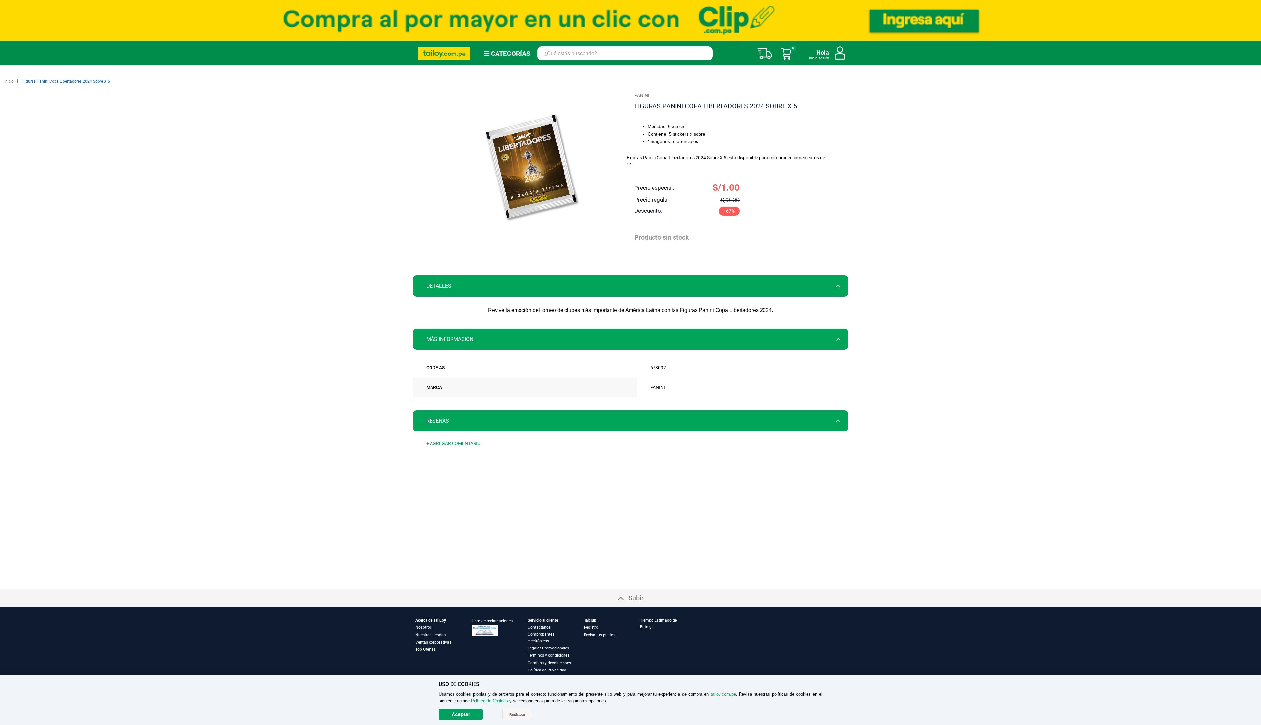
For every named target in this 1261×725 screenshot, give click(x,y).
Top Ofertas (425, 649)
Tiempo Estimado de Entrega (658, 623)
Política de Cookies (489, 700)
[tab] (630, 286)
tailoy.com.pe (723, 694)
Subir (636, 598)
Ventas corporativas (433, 642)
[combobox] (625, 53)
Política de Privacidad (547, 670)
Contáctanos (539, 627)
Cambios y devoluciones (549, 663)
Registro (591, 627)
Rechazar (517, 715)
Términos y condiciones (548, 655)
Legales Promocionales (548, 648)
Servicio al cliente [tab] (543, 620)
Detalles (438, 286)
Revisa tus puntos (599, 635)
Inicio (9, 81)
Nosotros (423, 627)
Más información (449, 339)
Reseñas (437, 421)
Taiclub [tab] (590, 620)
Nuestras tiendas (430, 635)
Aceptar (461, 714)
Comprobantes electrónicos (541, 637)
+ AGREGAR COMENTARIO (453, 443)
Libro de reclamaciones (492, 621)
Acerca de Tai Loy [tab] (430, 620)
